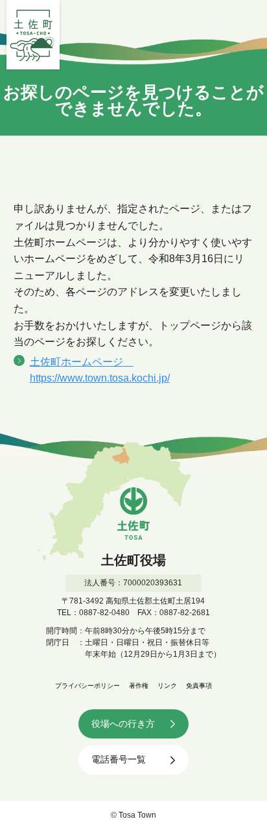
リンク (167, 685)
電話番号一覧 (118, 759)
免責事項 (199, 685)
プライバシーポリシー (87, 685)
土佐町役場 (33, 34)
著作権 (138, 685)
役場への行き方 (123, 723)
